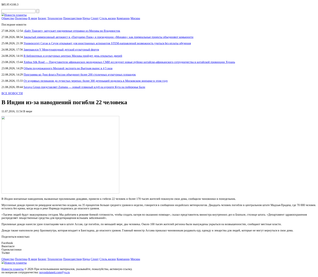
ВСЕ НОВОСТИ (12, 93)
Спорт (95, 18)
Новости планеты (12, 269)
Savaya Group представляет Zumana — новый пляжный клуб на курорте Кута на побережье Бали (84, 87)
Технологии (54, 18)
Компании (123, 18)
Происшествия (72, 18)
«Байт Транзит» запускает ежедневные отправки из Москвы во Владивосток (72, 30)
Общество (7, 18)
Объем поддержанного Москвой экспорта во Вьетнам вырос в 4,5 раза (68, 68)
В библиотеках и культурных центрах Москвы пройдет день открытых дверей (73, 55)
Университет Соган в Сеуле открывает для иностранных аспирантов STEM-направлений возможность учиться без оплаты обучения (107, 43)
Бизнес (42, 18)
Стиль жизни (107, 18)
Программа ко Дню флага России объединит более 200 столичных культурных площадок (80, 74)
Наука (86, 18)
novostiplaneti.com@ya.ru (54, 272)
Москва (135, 18)
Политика (21, 18)
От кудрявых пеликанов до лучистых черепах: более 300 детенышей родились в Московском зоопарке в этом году (96, 80)
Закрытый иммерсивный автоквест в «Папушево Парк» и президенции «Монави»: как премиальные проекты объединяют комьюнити (108, 37)
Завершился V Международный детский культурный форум (61, 49)
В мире (32, 18)
